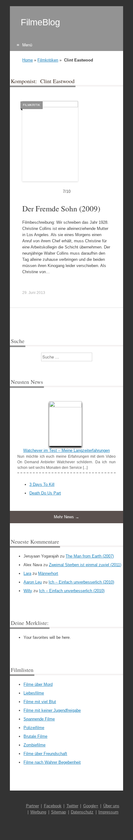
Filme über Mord (38, 684)
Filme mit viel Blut (40, 701)
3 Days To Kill (41, 484)
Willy (28, 590)
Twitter (72, 806)
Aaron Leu (33, 582)
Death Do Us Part (45, 493)
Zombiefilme (34, 745)
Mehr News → (66, 517)
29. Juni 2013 (33, 293)
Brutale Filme (35, 736)
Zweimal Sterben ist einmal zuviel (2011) (85, 564)
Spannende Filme (39, 719)
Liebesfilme (34, 693)
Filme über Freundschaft (45, 753)
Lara (27, 573)
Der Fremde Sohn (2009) (61, 208)
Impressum (108, 812)
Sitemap (58, 812)
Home (27, 60)
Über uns (111, 806)
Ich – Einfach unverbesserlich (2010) (81, 582)
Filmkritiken (47, 60)
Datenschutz (82, 812)
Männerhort (48, 573)
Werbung (38, 812)
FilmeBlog (40, 22)
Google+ (90, 806)
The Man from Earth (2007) (90, 556)
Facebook (53, 806)
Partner (32, 806)
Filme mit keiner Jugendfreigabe (52, 710)
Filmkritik (31, 105)
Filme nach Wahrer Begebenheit (52, 762)
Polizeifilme (34, 727)
